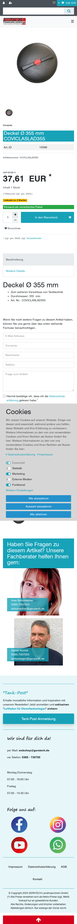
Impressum (15, 866)
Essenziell (18, 462)
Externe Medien (22, 479)
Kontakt (37, 879)
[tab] (38, 259)
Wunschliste (14, 228)
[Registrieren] (11, 3)
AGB (64, 866)
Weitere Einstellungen (19, 490)
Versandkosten (33, 238)
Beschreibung (14, 259)
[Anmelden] (4, 3)
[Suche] (69, 11)
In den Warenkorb (46, 217)
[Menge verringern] (15, 220)
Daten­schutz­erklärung (41, 866)
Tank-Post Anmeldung (38, 719)
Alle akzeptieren (39, 498)
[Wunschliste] (54, 3)
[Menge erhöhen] (15, 214)
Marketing (18, 473)
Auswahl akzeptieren (39, 506)
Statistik (17, 468)
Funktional (18, 484)
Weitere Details (15, 270)
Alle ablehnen (38, 514)
